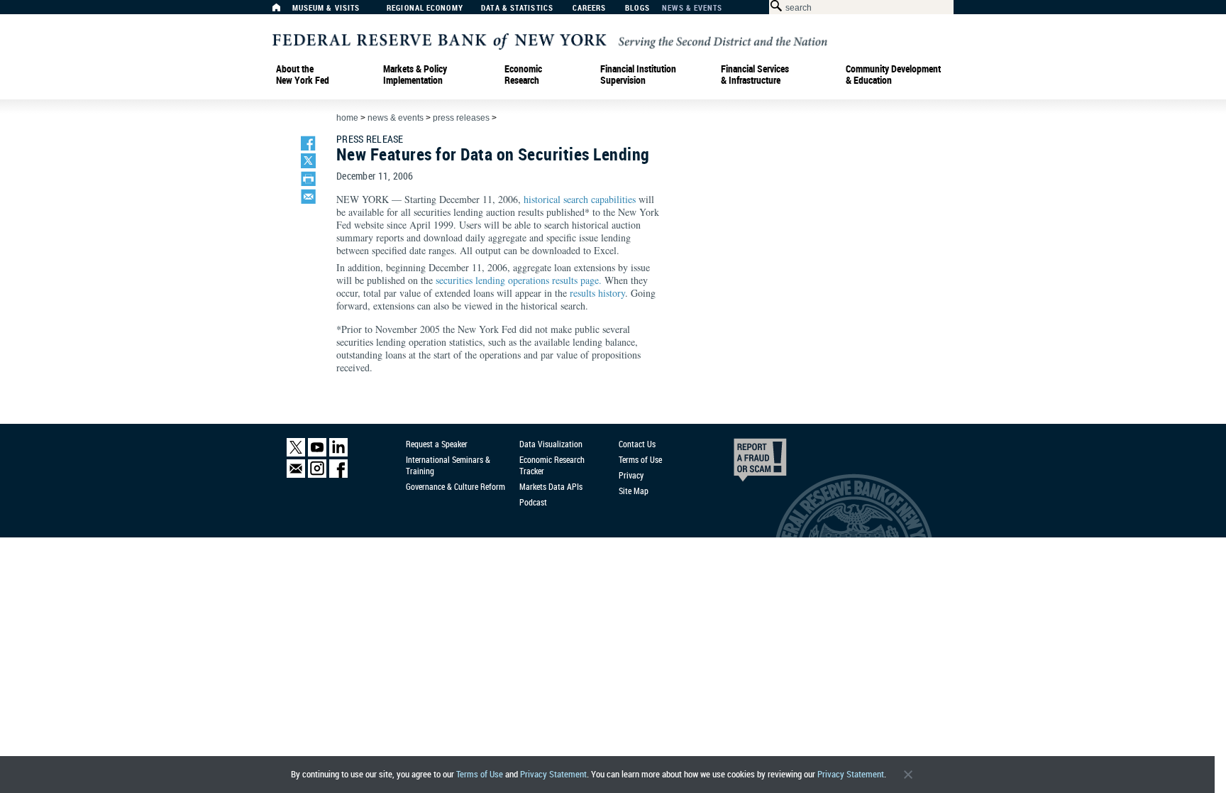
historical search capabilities (580, 199)
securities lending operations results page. (519, 280)
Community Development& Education (893, 74)
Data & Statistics (517, 8)
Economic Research (523, 74)
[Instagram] (317, 475)
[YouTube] (317, 453)
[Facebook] (338, 475)
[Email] (296, 475)
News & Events (692, 8)
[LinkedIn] (338, 453)
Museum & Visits (326, 8)
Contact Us (637, 443)
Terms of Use (479, 774)
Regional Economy (425, 8)
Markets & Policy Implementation (415, 74)
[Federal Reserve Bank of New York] (549, 40)
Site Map (633, 490)
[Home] (283, 11)
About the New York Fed (302, 74)
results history (597, 293)
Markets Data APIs (550, 486)
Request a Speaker (437, 443)
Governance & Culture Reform (455, 486)
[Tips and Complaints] (740, 463)
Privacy (631, 475)
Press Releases (461, 118)
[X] (296, 453)
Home (347, 118)
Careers (590, 8)
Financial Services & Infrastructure (755, 74)
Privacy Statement (553, 774)
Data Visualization (550, 443)
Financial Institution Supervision (638, 74)
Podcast (533, 502)
